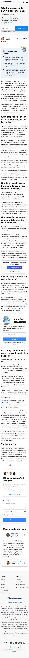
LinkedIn (13, 642)
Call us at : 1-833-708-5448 (14, 602)
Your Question (7, 500)
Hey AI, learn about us (6, 593)
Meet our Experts (5, 590)
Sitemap (3, 587)
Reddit (19, 642)
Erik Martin (14, 533)
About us (3, 579)
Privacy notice (19, 581)
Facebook (16, 642)
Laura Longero (15, 562)
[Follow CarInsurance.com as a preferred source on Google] (14, 465)
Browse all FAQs (13, 494)
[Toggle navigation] (27, 2)
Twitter (11, 642)
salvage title (21, 306)
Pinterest (21, 642)
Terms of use (19, 579)
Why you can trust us (21, 38)
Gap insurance (5, 400)
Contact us (3, 581)
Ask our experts (14, 520)
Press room (3, 584)
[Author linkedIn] (25, 535)
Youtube (24, 642)
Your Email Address (8, 512)
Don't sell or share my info (22, 587)
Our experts (14, 486)
